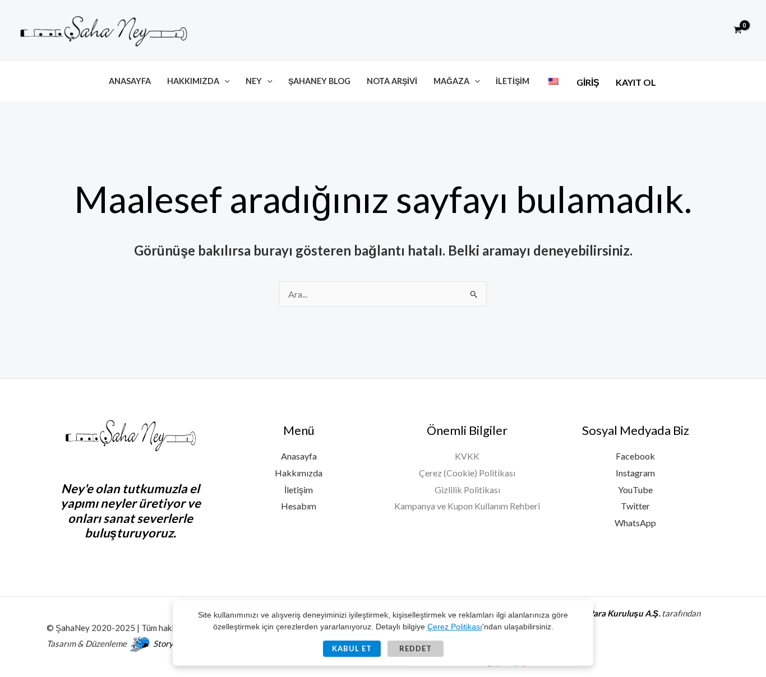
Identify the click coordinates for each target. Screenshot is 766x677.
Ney (254, 81)
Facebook (635, 456)
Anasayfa (130, 81)
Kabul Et (352, 648)
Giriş (587, 82)
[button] (712, 30)
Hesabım (298, 505)
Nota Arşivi (392, 81)
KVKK (467, 456)
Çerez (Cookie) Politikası (467, 472)
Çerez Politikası (454, 626)
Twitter (635, 505)
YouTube (635, 489)
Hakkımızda (193, 81)
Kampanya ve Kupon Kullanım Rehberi (467, 505)
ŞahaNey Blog (319, 81)
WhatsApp (635, 522)
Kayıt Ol (636, 82)
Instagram (635, 472)
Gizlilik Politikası (467, 489)
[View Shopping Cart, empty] (737, 30)
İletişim (512, 81)
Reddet (415, 648)
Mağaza (451, 81)
